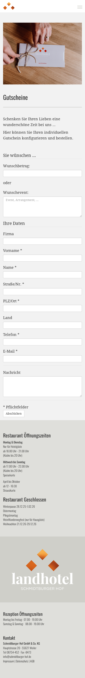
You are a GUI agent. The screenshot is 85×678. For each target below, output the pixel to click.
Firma (8, 234)
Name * (10, 267)
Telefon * (11, 334)
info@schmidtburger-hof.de (17, 656)
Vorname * (12, 250)
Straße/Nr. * (13, 284)
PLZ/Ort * (11, 301)
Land (7, 318)
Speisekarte (9, 475)
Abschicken (14, 413)
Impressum (8, 661)
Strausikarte (9, 490)
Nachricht (11, 372)
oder (7, 183)
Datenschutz (22, 661)
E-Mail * (10, 351)
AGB (32, 661)
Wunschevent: (15, 192)
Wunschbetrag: (16, 166)
